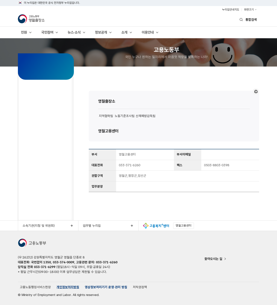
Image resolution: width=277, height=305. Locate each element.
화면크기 (249, 9)
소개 (124, 33)
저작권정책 (140, 287)
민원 (24, 33)
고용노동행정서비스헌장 (35, 287)
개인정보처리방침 (68, 287)
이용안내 (148, 33)
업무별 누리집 (92, 226)
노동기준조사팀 (125, 116)
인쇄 (256, 91)
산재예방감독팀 (145, 116)
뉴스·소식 (74, 33)
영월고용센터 (108, 131)
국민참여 (47, 33)
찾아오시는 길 (213, 259)
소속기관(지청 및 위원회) (39, 226)
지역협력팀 (106, 116)
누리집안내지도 (230, 9)
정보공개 (101, 33)
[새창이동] (156, 225)
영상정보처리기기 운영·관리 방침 (106, 287)
